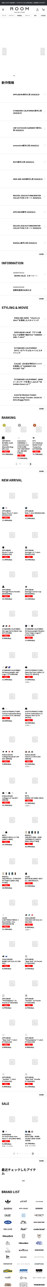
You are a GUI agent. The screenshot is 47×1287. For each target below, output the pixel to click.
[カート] (43, 9)
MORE (41, 254)
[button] (3, 9)
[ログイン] (37, 9)
